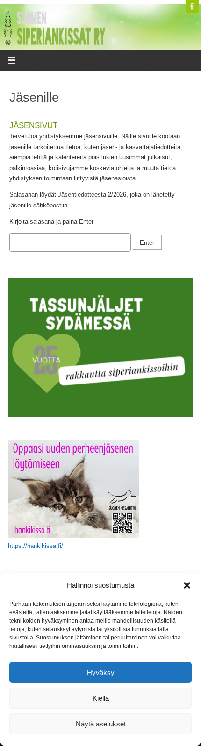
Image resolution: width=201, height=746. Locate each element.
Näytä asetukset (101, 724)
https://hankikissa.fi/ (35, 546)
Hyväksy (101, 672)
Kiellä (101, 698)
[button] (187, 585)
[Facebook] (192, 6)
